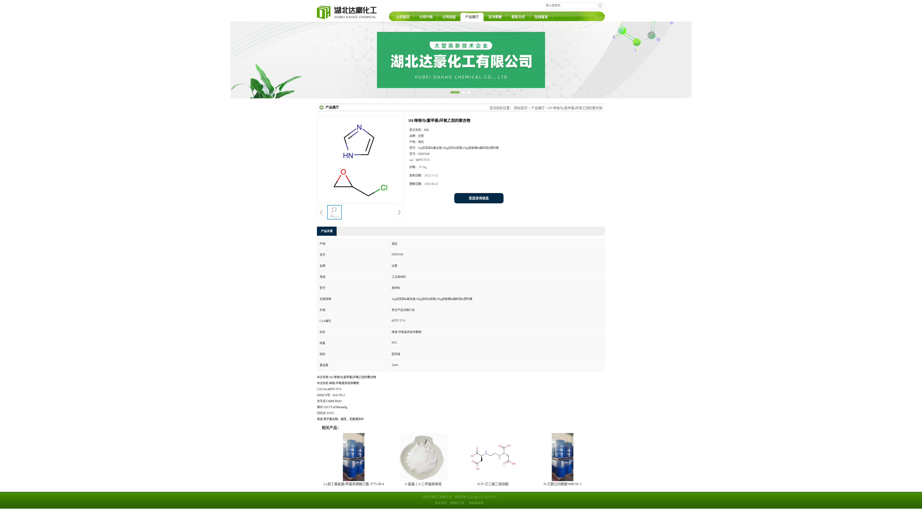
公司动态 (449, 17)
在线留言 (541, 17)
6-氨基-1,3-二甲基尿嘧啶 (423, 484)
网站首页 (521, 108)
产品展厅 (472, 17)
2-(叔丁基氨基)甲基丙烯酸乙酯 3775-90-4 (353, 484)
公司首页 (403, 17)
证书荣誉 (495, 17)
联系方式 (518, 17)
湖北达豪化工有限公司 (437, 497)
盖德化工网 (457, 503)
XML (494, 497)
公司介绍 (426, 17)
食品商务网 (476, 503)
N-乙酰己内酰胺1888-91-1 (563, 484)
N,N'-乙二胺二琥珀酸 (493, 484)
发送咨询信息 (479, 198)
